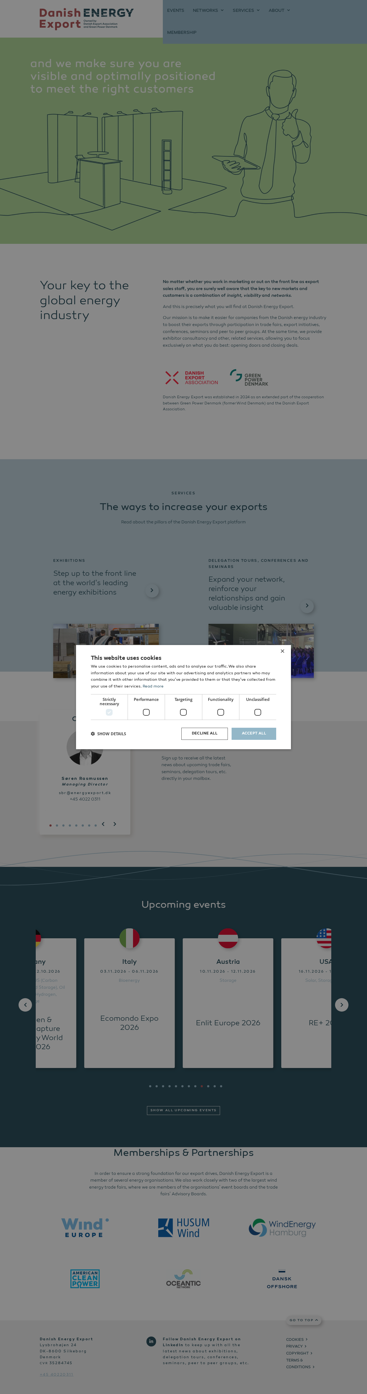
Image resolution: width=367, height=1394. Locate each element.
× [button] (282, 651)
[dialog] (183, 697)
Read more (153, 687)
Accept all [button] (254, 734)
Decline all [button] (204, 734)
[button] (108, 734)
